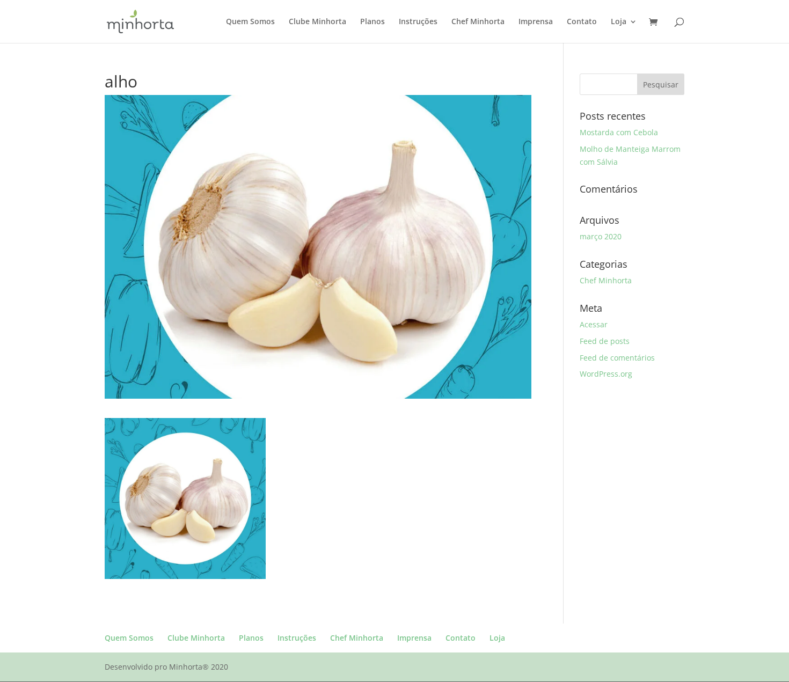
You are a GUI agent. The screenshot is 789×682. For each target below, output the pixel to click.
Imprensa (535, 22)
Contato (582, 22)
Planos (372, 22)
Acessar (594, 324)
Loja (618, 22)
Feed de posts (605, 341)
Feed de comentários (617, 358)
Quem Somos (250, 22)
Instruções (418, 22)
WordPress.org (606, 374)
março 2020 (601, 236)
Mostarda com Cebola (619, 132)
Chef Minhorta (478, 22)
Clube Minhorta (317, 22)
